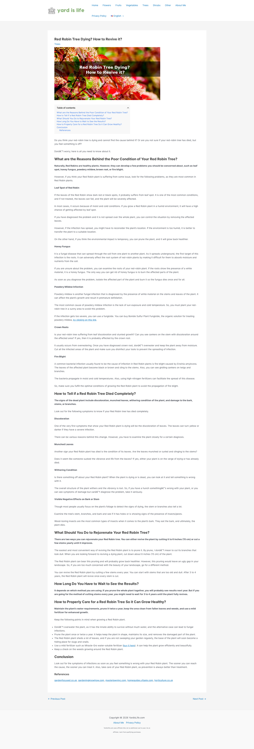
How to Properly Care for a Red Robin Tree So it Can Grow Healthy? (89, 124)
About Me (180, 5)
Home (95, 5)
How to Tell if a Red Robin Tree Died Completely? (80, 115)
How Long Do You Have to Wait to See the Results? (81, 121)
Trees (145, 5)
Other (168, 5)
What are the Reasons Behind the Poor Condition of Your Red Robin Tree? (92, 112)
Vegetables (132, 5)
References (65, 130)
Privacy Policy (99, 16)
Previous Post (56, 699)
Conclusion (62, 127)
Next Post (199, 699)
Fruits (118, 5)
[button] (122, 16)
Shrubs (156, 5)
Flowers (107, 5)
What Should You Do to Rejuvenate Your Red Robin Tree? (84, 118)
